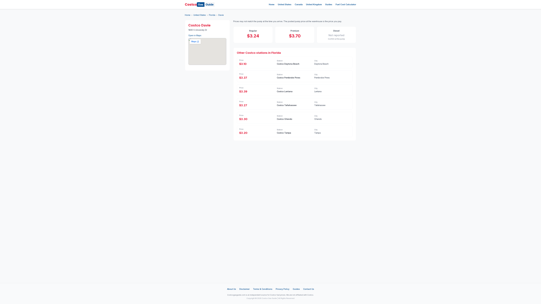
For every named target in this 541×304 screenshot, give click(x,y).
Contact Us (308, 289)
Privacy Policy (282, 289)
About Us (231, 289)
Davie (221, 15)
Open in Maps (194, 35)
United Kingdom (314, 4)
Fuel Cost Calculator (346, 4)
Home (271, 4)
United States (284, 4)
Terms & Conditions (262, 289)
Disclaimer (244, 289)
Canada (299, 4)
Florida (212, 15)
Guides (328, 4)
